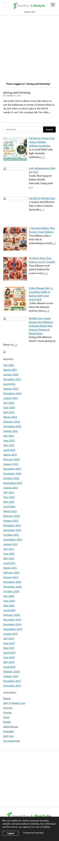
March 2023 (10, 454)
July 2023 (8, 435)
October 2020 (11, 591)
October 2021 (11, 534)
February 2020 (11, 615)
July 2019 (8, 638)
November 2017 (12, 685)
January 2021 (10, 577)
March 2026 (10, 369)
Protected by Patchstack (33, 833)
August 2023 (10, 431)
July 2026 (8, 365)
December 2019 (12, 619)
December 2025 (12, 379)
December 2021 (12, 525)
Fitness (7, 712)
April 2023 (9, 450)
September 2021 (12, 539)
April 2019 (9, 652)
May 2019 (8, 648)
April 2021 (9, 563)
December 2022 (12, 468)
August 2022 (10, 487)
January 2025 (10, 388)
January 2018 (10, 676)
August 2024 (10, 398)
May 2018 (8, 662)
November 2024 (12, 393)
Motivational (10, 726)
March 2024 (10, 417)
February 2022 (11, 516)
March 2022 (10, 511)
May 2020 (8, 605)
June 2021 (9, 553)
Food (6, 717)
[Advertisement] (29, 47)
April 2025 (9, 384)
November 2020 (12, 586)
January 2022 (10, 520)
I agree (10, 833)
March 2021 (10, 567)
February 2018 (11, 671)
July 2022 (8, 492)
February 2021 (11, 572)
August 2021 (10, 544)
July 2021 (8, 549)
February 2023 (11, 459)
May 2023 (8, 445)
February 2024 (11, 421)
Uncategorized (11, 740)
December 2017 (12, 681)
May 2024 (8, 412)
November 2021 (12, 530)
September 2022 (12, 483)
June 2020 (9, 600)
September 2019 (12, 629)
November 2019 (12, 624)
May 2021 (8, 558)
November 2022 (12, 473)
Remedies (8, 731)
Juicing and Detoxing (16, 92)
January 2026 (10, 374)
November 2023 (12, 426)
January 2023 (10, 464)
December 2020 (12, 582)
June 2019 (9, 643)
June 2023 (9, 440)
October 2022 (11, 478)
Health (7, 722)
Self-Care (8, 736)
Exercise (8, 707)
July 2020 (8, 596)
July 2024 (8, 402)
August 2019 (10, 633)
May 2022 (8, 501)
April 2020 (9, 610)
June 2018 (9, 657)
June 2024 (9, 407)
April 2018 (9, 666)
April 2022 (9, 506)
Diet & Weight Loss (14, 703)
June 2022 (9, 497)
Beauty (7, 698)
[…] (43, 157)
